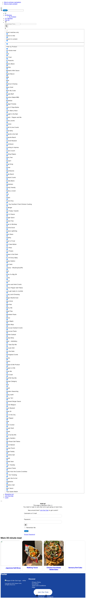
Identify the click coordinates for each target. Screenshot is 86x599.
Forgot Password (29, 534)
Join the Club (9, 496)
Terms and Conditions (39, 585)
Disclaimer (35, 584)
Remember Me (31, 527)
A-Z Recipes (9, 18)
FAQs (33, 587)
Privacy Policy (36, 582)
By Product (12, 17)
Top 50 (7, 20)
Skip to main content (10, 4)
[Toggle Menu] (1, 7)
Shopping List (9, 494)
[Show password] (25, 525)
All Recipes (8, 15)
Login (6, 497)
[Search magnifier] (6, 26)
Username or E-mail (30, 513)
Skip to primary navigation (12, 2)
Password (27, 519)
